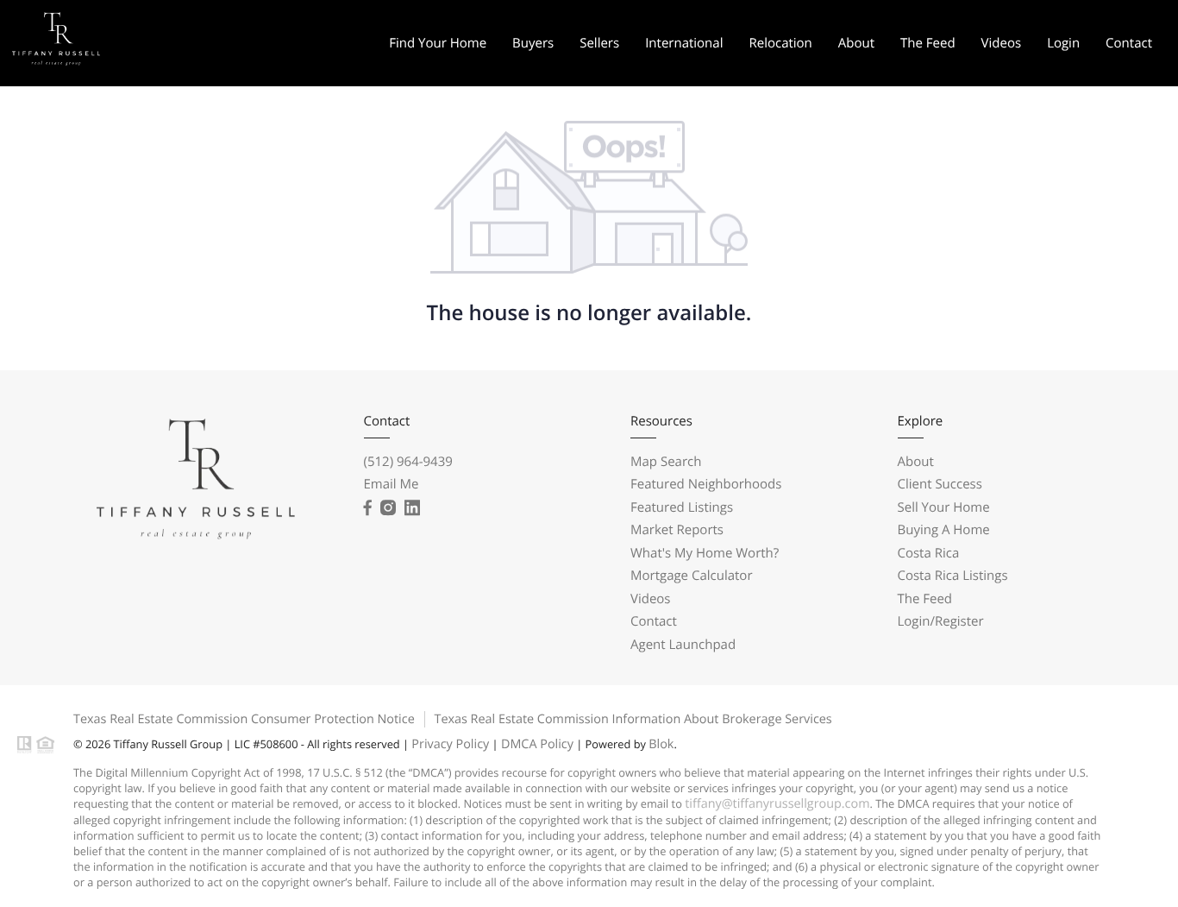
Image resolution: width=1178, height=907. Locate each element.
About (856, 43)
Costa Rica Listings (953, 575)
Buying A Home (944, 530)
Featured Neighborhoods (705, 484)
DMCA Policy (537, 744)
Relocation (780, 43)
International (684, 43)
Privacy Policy (450, 744)
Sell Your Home (944, 507)
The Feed (928, 43)
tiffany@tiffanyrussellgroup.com (777, 804)
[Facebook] (368, 508)
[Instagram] (388, 508)
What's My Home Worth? (704, 553)
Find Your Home (437, 43)
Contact (1129, 43)
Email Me (391, 484)
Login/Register (941, 621)
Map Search (665, 461)
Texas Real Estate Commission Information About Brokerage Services (632, 719)
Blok (661, 744)
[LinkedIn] (412, 508)
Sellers (599, 43)
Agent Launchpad (683, 644)
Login (1063, 43)
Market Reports (677, 530)
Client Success (940, 484)
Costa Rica (929, 553)
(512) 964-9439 (408, 461)
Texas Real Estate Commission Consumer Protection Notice (244, 719)
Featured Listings (681, 507)
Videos (1001, 43)
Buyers (533, 43)
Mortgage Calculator (691, 575)
